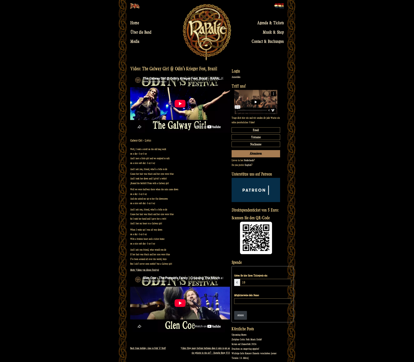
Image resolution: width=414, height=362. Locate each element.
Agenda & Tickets (270, 22)
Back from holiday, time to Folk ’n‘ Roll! (148, 348)
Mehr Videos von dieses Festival (144, 269)
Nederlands (249, 160)
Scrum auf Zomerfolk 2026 (244, 344)
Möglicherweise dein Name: (246, 295)
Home (134, 22)
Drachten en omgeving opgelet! (245, 348)
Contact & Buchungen (268, 41)
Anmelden (236, 77)
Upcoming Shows (239, 334)
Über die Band (140, 32)
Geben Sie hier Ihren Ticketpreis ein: (250, 275)
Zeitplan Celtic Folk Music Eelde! (247, 339)
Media (134, 41)
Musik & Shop (273, 32)
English (248, 165)
